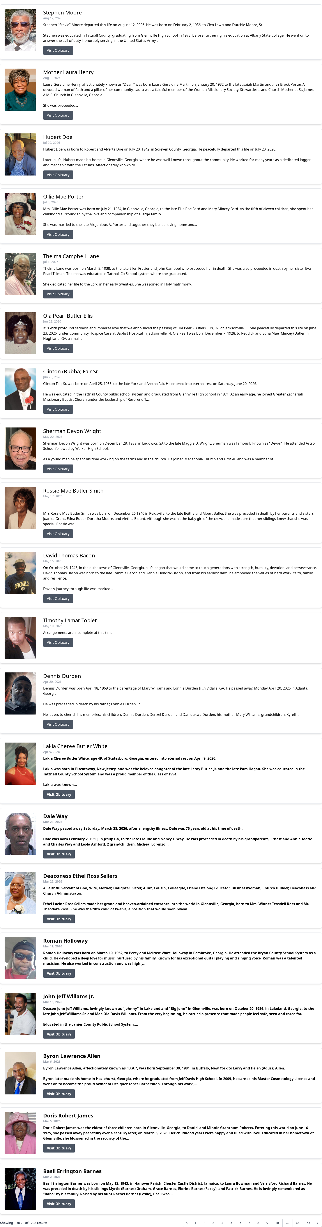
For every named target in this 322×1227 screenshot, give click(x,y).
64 (297, 1223)
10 (277, 1223)
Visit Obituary (58, 50)
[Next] (318, 1223)
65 (308, 1223)
